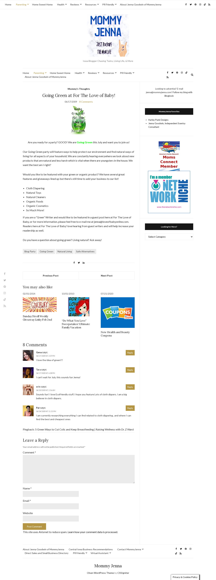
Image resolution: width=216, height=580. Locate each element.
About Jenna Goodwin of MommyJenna (140, 4)
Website (28, 513)
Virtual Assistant (100, 553)
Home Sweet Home (42, 4)
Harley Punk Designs (158, 119)
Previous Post (51, 275)
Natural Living (65, 251)
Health (60, 4)
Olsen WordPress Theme (100, 572)
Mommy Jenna (108, 566)
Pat (38, 407)
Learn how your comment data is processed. (93, 532)
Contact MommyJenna (129, 549)
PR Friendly (108, 4)
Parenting (21, 4)
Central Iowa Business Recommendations (91, 549)
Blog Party (29, 251)
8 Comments (86, 101)
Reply (130, 352)
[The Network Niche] (169, 191)
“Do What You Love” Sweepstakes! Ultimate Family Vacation (76, 324)
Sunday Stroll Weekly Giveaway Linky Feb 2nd (37, 318)
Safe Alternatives (85, 251)
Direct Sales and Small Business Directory (46, 553)
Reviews (74, 4)
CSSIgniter (123, 572)
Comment (29, 452)
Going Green (46, 251)
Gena (39, 352)
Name (27, 488)
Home (8, 4)
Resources (90, 4)
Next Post (107, 275)
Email (27, 500)
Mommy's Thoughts (79, 88)
